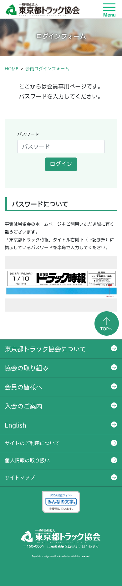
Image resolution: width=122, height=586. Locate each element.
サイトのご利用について (32, 443)
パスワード (28, 134)
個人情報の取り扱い (27, 460)
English (15, 425)
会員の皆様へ (23, 387)
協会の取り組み (26, 368)
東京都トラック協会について (45, 349)
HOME (11, 69)
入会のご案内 (23, 406)
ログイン (61, 164)
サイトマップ (20, 477)
